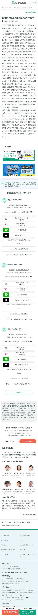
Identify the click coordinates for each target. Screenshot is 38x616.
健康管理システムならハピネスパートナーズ (13, 595)
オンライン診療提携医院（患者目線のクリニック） (15, 569)
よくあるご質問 (5, 535)
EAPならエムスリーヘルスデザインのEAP (12, 600)
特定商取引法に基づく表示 (8, 550)
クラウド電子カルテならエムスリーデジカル (13, 578)
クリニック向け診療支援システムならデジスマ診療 (15, 581)
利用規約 (11, 205)
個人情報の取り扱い (22, 205)
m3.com (18, 457)
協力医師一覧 (4, 540)
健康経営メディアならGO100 (27, 592)
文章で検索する (30, 12)
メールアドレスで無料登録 (19, 249)
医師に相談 (28, 441)
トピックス (5, 566)
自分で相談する (31, 184)
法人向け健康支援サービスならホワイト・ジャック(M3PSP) (17, 590)
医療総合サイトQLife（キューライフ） (12, 606)
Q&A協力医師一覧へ (29, 515)
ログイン (33, 2)
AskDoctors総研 (14, 566)
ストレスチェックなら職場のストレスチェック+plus (15, 597)
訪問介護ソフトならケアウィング (10, 583)
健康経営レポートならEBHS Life (10, 592)
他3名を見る (19, 392)
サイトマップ (4, 554)
